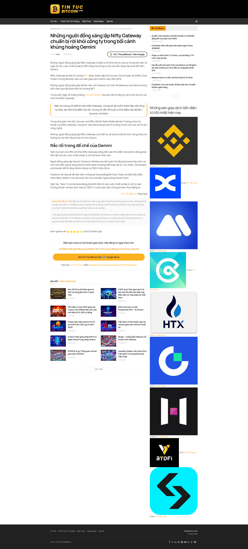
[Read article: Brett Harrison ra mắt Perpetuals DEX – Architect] (108, 311)
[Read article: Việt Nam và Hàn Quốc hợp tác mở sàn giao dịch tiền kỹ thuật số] (108, 326)
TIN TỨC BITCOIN (76, 265)
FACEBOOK (93, 265)
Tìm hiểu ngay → (163, 166)
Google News (189, 531)
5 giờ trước (156, 80)
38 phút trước (157, 41)
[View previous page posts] (171, 96)
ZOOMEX (64, 248)
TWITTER (123, 265)
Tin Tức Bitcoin (129, 193)
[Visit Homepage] (66, 9)
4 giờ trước (156, 73)
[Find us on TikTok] (191, 542)
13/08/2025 (121, 331)
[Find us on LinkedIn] (176, 542)
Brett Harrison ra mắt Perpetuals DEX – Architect (131, 308)
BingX (73, 248)
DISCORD (133, 265)
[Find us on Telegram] (182, 542)
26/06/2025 (72, 343)
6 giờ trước (156, 90)
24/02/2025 (122, 360)
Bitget (116, 248)
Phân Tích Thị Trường (70, 21)
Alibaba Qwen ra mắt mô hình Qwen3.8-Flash (172, 77)
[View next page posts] (176, 96)
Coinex (107, 248)
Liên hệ (109, 21)
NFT (86, 75)
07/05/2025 (122, 343)
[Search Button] (197, 21)
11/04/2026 (71, 316)
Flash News (99, 21)
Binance (82, 248)
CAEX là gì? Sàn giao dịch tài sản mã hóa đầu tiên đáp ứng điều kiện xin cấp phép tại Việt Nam (132, 293)
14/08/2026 (122, 313)
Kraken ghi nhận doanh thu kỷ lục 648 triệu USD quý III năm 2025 (81, 324)
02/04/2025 (71, 357)
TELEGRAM (113, 265)
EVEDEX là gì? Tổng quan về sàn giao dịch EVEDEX (82, 352)
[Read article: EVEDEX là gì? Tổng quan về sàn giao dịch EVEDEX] (58, 355)
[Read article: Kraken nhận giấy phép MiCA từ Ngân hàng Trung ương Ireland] (58, 341)
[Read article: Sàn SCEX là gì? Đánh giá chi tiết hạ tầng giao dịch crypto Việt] (58, 293)
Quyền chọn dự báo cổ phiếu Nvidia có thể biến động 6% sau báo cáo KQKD (173, 37)
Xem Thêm (99, 369)
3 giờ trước (156, 61)
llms (196, 531)
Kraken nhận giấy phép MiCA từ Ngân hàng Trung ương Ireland (82, 338)
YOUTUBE (103, 265)
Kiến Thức (86, 21)
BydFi (136, 248)
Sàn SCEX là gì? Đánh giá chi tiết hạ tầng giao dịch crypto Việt (81, 292)
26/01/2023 (67, 54)
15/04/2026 (122, 301)
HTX (99, 248)
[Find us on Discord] (195, 542)
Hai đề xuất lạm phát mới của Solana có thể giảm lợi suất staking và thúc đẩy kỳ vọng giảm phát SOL (174, 68)
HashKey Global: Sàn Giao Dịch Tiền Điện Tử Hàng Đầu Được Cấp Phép (132, 354)
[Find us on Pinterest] (179, 542)
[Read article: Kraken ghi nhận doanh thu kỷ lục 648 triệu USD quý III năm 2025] (58, 326)
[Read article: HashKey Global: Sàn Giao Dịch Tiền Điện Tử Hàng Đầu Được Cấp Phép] (108, 355)
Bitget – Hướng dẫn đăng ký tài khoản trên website (132, 338)
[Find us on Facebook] (169, 542)
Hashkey (126, 248)
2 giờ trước (156, 51)
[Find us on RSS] (188, 542)
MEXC (92, 248)
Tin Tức (53, 21)
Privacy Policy (193, 534)
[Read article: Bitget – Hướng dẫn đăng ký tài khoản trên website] (108, 341)
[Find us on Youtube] (185, 542)
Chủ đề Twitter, (93, 94)
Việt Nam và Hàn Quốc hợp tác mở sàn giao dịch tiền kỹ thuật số (132, 324)
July (58, 54)
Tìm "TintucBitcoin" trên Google (129, 54)
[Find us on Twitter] (172, 542)
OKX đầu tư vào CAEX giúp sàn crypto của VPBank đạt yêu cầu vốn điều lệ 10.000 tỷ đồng (82, 310)
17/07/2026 (71, 298)
